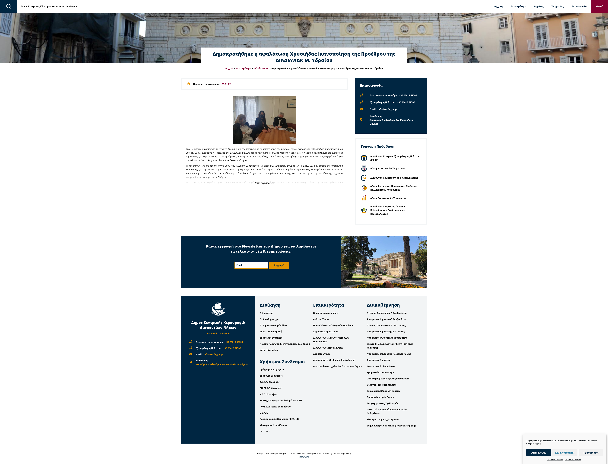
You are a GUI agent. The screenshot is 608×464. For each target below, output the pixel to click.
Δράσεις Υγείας (321, 353)
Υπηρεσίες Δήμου (269, 350)
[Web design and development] (304, 457)
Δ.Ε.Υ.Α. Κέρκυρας (269, 381)
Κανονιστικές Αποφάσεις (381, 366)
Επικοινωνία (579, 6)
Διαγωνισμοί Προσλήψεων (328, 347)
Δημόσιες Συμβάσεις (271, 375)
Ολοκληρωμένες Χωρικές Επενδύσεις (388, 378)
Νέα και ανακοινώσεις (326, 313)
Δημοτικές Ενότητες (271, 337)
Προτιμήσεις (590, 452)
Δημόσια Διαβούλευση (325, 331)
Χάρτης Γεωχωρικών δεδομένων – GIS (281, 400)
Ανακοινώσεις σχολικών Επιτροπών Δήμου (337, 366)
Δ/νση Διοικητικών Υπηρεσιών (387, 168)
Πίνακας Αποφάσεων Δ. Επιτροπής (386, 325)
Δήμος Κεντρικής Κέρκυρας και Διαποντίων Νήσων (49, 6)
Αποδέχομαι (538, 452)
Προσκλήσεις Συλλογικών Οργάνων (333, 325)
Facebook (212, 333)
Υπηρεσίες (557, 6)
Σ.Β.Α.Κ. (264, 412)
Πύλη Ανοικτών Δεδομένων (275, 406)
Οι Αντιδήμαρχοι (269, 319)
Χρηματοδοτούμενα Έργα (381, 372)
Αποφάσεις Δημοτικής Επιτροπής (386, 331)
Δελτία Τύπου (261, 68)
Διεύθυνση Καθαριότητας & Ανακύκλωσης (394, 177)
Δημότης (539, 6)
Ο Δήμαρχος (266, 313)
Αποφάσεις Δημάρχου (379, 360)
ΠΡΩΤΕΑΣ (265, 431)
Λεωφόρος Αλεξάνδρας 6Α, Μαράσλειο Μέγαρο (222, 364)
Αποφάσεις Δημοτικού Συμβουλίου (386, 319)
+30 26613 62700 (408, 95)
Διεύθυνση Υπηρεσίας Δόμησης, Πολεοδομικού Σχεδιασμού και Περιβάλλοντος (388, 210)
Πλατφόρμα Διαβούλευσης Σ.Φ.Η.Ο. (279, 418)
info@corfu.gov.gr (387, 109)
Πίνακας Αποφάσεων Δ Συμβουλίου (387, 313)
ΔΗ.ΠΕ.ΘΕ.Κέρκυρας (271, 388)
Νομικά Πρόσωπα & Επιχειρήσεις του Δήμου (285, 343)
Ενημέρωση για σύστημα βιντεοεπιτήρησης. (392, 425)
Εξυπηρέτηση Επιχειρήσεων (383, 419)
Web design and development (336, 453)
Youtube (224, 333)
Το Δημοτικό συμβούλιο (273, 325)
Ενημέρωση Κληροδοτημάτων (383, 390)
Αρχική (498, 6)
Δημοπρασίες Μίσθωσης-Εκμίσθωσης (334, 360)
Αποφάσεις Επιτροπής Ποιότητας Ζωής (389, 353)
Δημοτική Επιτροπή (271, 331)
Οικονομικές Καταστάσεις (381, 384)
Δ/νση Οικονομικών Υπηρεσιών (388, 198)
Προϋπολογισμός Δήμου (380, 397)
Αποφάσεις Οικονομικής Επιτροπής (387, 337)
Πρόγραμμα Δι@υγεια (272, 369)
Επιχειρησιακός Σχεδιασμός (382, 403)
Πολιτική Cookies (555, 459)
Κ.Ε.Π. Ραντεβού (268, 394)
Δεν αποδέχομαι (564, 452)
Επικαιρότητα (518, 6)
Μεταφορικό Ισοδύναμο (273, 425)
